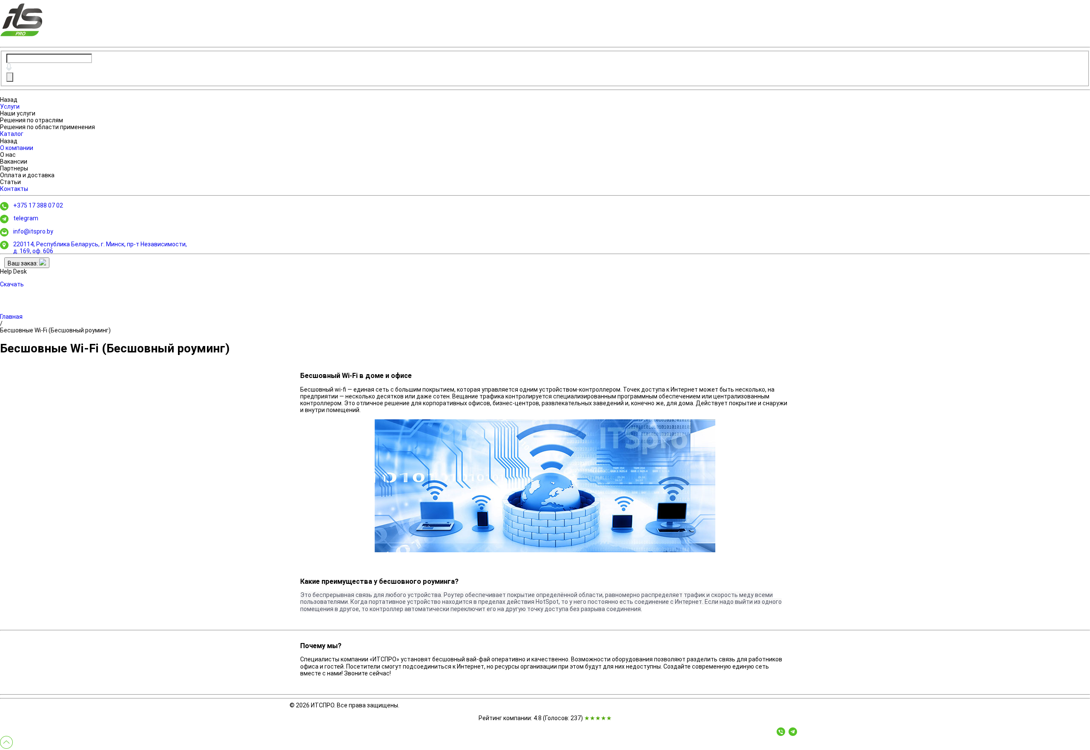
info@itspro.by (33, 231)
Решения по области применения (47, 127)
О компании (16, 147)
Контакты (14, 188)
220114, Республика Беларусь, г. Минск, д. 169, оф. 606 (100, 247)
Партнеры (14, 168)
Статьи (10, 182)
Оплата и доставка (27, 175)
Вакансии (13, 161)
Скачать (12, 284)
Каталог (11, 133)
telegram (25, 218)
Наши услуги (17, 113)
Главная (11, 316)
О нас (8, 154)
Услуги (10, 106)
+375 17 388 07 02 (38, 205)
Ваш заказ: (23, 263)
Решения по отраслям (31, 120)
